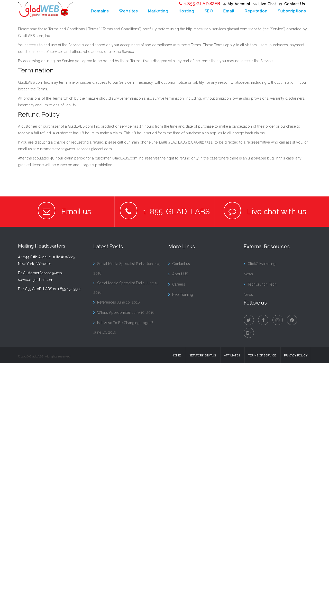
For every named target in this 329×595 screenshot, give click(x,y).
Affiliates (232, 355)
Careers (178, 284)
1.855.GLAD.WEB (202, 3)
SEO (209, 11)
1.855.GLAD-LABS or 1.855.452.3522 (52, 289)
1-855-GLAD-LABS (175, 211)
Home (176, 355)
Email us (75, 211)
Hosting (186, 11)
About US (180, 274)
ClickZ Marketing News (260, 269)
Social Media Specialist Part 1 (121, 283)
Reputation (256, 11)
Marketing (158, 11)
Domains (100, 11)
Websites (128, 11)
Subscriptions (292, 11)
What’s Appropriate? (114, 312)
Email (228, 11)
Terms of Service (262, 355)
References (106, 302)
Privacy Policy (295, 355)
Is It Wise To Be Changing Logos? (125, 323)
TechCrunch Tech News (260, 289)
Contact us (181, 264)
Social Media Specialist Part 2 (121, 264)
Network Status (202, 355)
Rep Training (182, 294)
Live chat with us (275, 211)
